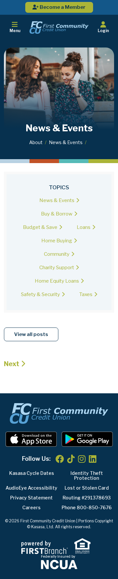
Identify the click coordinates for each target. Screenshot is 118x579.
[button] (103, 27)
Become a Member (62, 7)
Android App (87, 439)
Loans (83, 227)
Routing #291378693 (87, 497)
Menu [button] (15, 30)
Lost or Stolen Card (87, 488)
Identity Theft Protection (86, 475)
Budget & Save (40, 227)
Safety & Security (40, 294)
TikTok (71, 459)
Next (11, 364)
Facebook (59, 459)
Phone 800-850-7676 (87, 507)
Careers (31, 507)
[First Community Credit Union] (59, 27)
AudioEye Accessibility (31, 488)
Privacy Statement (31, 497)
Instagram (82, 459)
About (36, 142)
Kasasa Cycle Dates (31, 473)
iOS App (31, 439)
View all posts (31, 334)
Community (56, 254)
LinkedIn (92, 459)
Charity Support (56, 267)
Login (103, 30)
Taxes (85, 294)
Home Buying (56, 240)
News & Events (66, 142)
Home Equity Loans (57, 281)
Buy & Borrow (56, 213)
